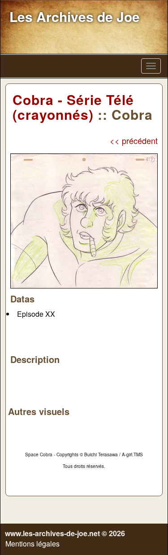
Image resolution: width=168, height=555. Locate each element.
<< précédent (134, 140)
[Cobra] (84, 219)
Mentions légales (32, 543)
